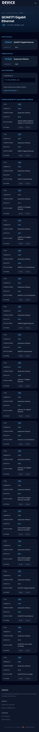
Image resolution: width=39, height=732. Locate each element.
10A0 (19, 612)
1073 (19, 203)
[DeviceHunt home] (8, 3)
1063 (19, 147)
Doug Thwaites (30, 727)
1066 (19, 463)
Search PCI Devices (8, 704)
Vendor (21, 127)
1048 (19, 375)
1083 (19, 233)
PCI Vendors (6, 716)
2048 (19, 435)
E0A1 (19, 524)
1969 (19, 108)
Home (3, 13)
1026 (19, 117)
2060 (19, 263)
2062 (19, 291)
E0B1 (19, 554)
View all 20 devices (10, 90)
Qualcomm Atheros (12, 13)
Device (28, 127)
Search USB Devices (8, 708)
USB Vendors (6, 719)
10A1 (19, 584)
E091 (19, 493)
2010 (19, 640)
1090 (19, 347)
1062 (19, 175)
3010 (19, 670)
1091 (19, 319)
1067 (19, 405)
